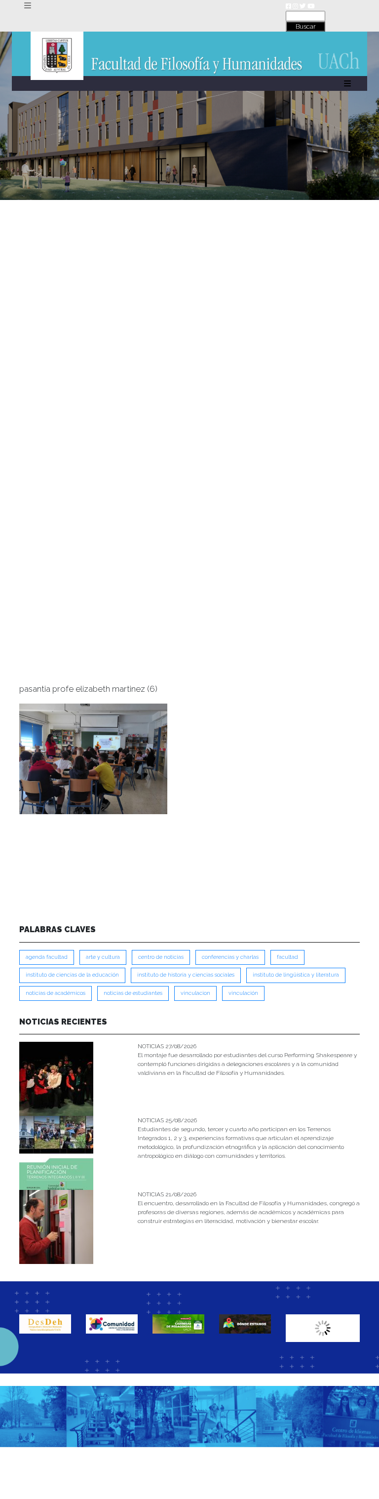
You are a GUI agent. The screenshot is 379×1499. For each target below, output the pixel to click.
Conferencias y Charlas (230, 957)
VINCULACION (195, 993)
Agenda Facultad (47, 957)
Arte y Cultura (103, 957)
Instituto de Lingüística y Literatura (296, 975)
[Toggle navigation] (27, 5)
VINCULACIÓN (243, 993)
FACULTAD (287, 957)
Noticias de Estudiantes (133, 993)
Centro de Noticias (161, 957)
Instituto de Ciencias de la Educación (72, 975)
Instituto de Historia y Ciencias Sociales (185, 975)
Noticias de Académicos (55, 993)
